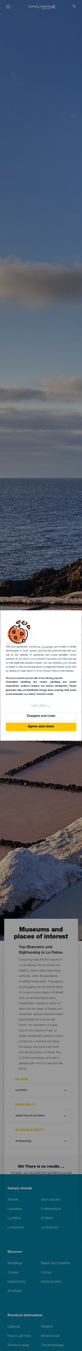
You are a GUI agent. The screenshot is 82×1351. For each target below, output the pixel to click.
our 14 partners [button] (45, 647)
